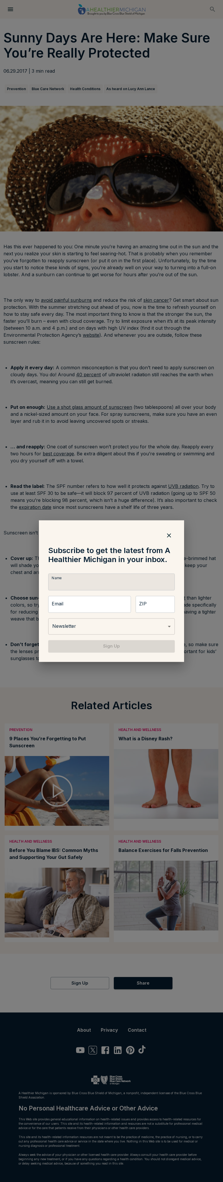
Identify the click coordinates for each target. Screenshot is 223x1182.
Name (57, 578)
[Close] (169, 535)
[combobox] (111, 626)
